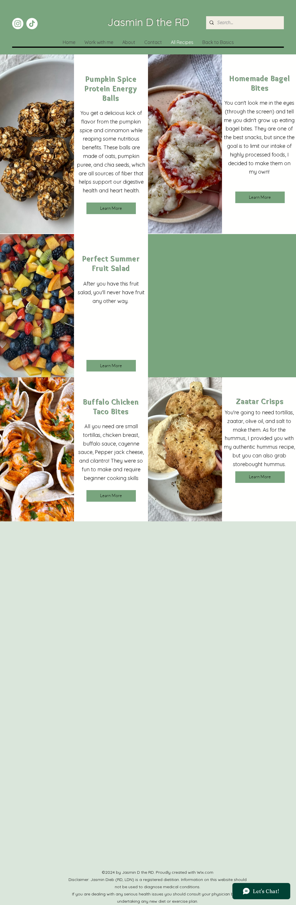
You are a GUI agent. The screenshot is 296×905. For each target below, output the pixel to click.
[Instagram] (17, 23)
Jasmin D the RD (148, 21)
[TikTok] (32, 23)
